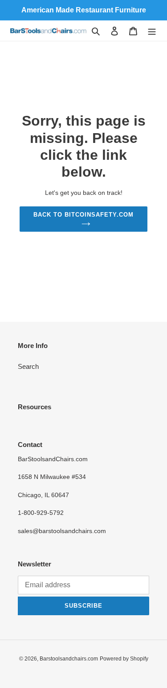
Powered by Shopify (124, 659)
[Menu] (152, 30)
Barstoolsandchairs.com (69, 659)
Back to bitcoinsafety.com (83, 214)
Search (28, 366)
